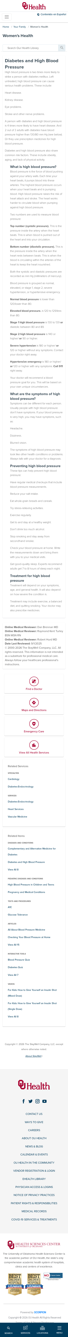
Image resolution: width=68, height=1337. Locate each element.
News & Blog (34, 1146)
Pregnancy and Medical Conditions (26, 892)
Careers (34, 1130)
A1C (10, 907)
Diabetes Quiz (15, 967)
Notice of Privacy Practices (34, 1195)
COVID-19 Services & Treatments (34, 1219)
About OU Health (34, 1138)
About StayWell (33, 1056)
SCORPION (40, 1312)
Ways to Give (34, 1122)
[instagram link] (37, 1101)
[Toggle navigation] (7, 16)
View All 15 (13, 944)
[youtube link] (44, 1101)
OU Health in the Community (34, 1163)
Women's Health (39, 26)
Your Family (19, 26)
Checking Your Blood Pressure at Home (29, 937)
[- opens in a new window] (34, 1244)
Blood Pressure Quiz (19, 959)
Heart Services (16, 809)
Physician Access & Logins (34, 1187)
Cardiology (13, 779)
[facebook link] (23, 1101)
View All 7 (13, 975)
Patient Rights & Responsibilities (34, 1203)
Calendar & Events (34, 1154)
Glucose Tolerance (18, 914)
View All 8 (13, 869)
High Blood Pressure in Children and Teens (31, 884)
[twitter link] (30, 1101)
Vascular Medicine (17, 816)
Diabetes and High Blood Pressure (26, 862)
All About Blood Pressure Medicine (26, 929)
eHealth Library (34, 1179)
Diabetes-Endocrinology (20, 786)
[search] (30, 48)
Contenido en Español (53, 14)
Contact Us (34, 1114)
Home (6, 26)
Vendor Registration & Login (34, 1171)
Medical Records (34, 1211)
